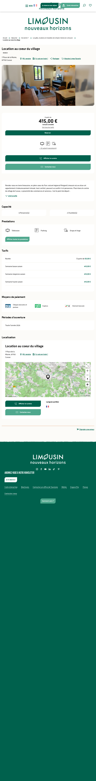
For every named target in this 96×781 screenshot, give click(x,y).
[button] (84, 5)
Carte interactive (11, 487)
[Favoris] (90, 5)
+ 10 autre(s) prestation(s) (48, 148)
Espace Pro (74, 487)
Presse (85, 487)
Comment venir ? (48, 501)
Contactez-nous (11, 493)
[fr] (35, 5)
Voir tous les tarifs (48, 127)
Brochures (25, 487)
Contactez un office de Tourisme (45, 487)
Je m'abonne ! (11, 480)
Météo (64, 487)
